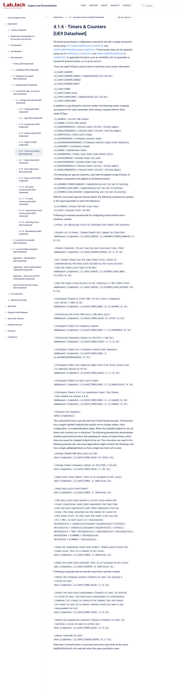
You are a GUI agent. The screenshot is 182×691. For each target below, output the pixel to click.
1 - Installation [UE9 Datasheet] (25, 70)
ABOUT (104, 5)
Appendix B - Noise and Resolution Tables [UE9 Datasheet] (27, 268)
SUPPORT (93, 5)
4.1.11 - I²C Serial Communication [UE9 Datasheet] (27, 201)
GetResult (59, 49)
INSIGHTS (115, 5)
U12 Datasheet (17, 294)
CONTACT (127, 5)
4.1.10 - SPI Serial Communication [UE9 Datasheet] (27, 190)
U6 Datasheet (16, 51)
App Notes (12, 306)
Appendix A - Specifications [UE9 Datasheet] (24, 259)
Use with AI (125, 17)
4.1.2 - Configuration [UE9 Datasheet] (29, 110)
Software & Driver (15, 325)
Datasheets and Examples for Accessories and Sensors (23, 37)
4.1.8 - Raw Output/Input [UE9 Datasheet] (29, 170)
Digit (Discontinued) (19, 300)
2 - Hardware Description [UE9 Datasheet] (23, 77)
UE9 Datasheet (17, 57)
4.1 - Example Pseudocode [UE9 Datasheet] (29, 101)
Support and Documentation (42, 5)
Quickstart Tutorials (16, 318)
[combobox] (159, 6)
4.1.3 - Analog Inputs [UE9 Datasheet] (29, 125)
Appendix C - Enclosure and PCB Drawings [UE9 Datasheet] (26, 277)
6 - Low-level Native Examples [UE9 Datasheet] (25, 250)
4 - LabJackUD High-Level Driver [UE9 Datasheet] (26, 92)
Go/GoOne (97, 46)
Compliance (12, 337)
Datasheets (12, 24)
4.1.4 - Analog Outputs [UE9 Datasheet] (30, 134)
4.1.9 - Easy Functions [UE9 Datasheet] (30, 179)
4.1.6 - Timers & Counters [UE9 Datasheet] (29, 152)
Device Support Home (16, 18)
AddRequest (84, 46)
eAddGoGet (89, 49)
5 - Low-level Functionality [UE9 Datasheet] (23, 241)
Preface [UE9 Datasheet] (23, 64)
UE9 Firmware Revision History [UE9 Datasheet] (25, 286)
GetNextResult (71, 49)
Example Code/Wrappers (18, 312)
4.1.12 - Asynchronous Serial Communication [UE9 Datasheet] (30, 213)
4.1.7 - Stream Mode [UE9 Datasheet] (29, 161)
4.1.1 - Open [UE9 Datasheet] (30, 118)
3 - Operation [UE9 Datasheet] (25, 85)
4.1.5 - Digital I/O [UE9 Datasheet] (28, 143)
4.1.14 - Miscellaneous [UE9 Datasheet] (30, 232)
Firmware (11, 331)
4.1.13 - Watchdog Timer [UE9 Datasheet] (29, 223)
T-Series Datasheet (18, 30)
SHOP (83, 5)
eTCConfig (71, 46)
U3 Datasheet (16, 45)
